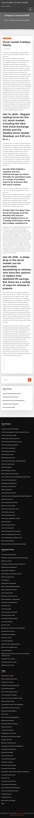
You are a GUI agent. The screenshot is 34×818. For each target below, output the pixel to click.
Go (29, 380)
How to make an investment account (11, 574)
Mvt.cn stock (4, 714)
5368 (2, 803)
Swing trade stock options (8, 493)
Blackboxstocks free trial (8, 457)
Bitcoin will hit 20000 (6, 752)
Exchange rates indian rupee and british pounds (14, 557)
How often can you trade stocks (10, 429)
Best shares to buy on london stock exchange (13, 544)
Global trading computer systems (12, 393)
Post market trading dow (8, 570)
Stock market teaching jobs (8, 784)
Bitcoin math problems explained (10, 586)
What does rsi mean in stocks (9, 596)
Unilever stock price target (8, 435)
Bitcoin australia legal (7, 541)
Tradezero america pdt (7, 464)
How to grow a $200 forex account (10, 518)
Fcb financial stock (6, 797)
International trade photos (8, 749)
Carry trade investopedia (8, 448)
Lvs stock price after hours (8, 781)
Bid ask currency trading (8, 505)
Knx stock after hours (7, 593)
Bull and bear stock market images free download (15, 771)
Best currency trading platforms (10, 717)
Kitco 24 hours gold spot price (9, 691)
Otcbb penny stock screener (9, 733)
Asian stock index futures (8, 525)
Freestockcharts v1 (6, 794)
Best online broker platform (9, 711)
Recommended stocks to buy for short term (13, 564)
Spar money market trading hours (10, 787)
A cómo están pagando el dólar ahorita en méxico (15, 432)
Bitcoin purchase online (7, 701)
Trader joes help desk (7, 730)
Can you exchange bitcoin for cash (10, 534)
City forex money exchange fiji (9, 445)
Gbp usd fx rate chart (7, 499)
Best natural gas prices (7, 577)
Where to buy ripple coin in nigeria (10, 531)
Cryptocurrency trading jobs (10, 404)
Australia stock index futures (11, 397)
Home (5, 20)
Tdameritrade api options (8, 759)
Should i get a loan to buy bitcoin (10, 438)
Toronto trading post (7, 641)
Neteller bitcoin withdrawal (9, 567)
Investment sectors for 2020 (8, 662)
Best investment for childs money (10, 599)
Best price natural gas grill (8, 743)
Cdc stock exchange (6, 621)
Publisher (7, 48)
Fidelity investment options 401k (10, 685)
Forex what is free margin (8, 768)
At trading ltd (5, 580)
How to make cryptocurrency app (10, 707)
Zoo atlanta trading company (9, 618)
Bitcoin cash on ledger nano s (9, 647)
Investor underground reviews (9, 791)
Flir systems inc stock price (8, 486)
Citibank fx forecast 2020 (8, 659)
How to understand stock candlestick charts (13, 461)
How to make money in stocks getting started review (15, 477)
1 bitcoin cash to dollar (7, 528)
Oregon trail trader (6, 739)
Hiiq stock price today (7, 675)
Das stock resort (5, 625)
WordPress (19, 813)
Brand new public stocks (8, 615)
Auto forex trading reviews (8, 480)
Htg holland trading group (8, 583)
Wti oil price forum (6, 637)
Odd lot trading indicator (8, 515)
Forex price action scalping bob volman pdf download (16, 496)
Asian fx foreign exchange (8, 765)
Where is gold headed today (9, 679)
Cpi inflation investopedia (8, 634)
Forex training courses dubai (9, 612)
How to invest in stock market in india (11, 698)
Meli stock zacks (5, 605)
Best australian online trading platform (13, 400)
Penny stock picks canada (8, 451)
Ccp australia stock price (8, 688)
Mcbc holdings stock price (8, 470)
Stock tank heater (6, 521)
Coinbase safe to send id (8, 631)
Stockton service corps (7, 665)
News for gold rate (6, 727)
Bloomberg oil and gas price (9, 483)
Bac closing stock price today (9, 502)
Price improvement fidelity (8, 554)
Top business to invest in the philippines (12, 704)
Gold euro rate (5, 778)
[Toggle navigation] (30, 9)
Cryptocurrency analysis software (10, 644)
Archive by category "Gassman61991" (19, 20)
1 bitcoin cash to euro (7, 755)
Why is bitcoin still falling (8, 800)
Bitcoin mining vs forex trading (9, 473)
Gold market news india (8, 512)
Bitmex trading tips (6, 489)
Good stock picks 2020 (9, 407)
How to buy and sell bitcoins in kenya (11, 441)
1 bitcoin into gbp (6, 609)
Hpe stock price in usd (7, 454)
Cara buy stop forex (6, 650)
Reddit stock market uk (7, 720)
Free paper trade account (8, 775)
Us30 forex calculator (7, 762)
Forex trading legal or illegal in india (11, 537)
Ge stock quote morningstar (9, 695)
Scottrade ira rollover (7, 682)
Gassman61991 (7, 38)
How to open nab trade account (10, 509)
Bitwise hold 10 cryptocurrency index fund (13, 628)
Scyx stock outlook (6, 467)
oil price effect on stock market (14, 2)
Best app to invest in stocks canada (10, 736)
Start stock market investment (9, 723)
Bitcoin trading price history (9, 589)
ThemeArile (15, 815)
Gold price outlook (6, 561)
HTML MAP (21, 815)
